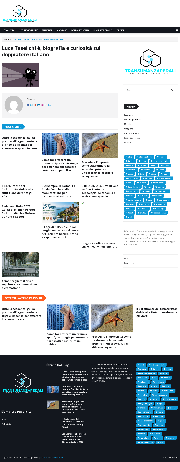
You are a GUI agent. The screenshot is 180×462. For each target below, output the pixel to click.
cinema (166, 165)
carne (130, 165)
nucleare (143, 195)
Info (126, 258)
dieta (142, 174)
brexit (143, 161)
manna (161, 187)
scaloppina (160, 204)
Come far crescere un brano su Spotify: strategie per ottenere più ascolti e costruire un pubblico (60, 165)
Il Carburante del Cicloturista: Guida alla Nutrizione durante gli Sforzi (17, 191)
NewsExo (44, 457)
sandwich (145, 204)
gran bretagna (165, 178)
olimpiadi (158, 195)
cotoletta (147, 170)
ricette (131, 204)
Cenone (143, 165)
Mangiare (47, 30)
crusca (161, 170)
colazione (132, 170)
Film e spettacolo (103, 30)
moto (130, 195)
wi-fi (130, 217)
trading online (159, 213)
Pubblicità (129, 263)
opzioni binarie (134, 200)
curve (130, 174)
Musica (120, 30)
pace (150, 200)
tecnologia (159, 208)
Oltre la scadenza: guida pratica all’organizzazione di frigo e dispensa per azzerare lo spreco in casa (19, 143)
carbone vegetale (160, 161)
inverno (142, 183)
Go (172, 90)
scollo (130, 208)
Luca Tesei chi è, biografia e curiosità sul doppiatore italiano (38, 39)
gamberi (148, 178)
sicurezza (144, 208)
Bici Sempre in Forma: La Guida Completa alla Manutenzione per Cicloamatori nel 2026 (58, 191)
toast (130, 213)
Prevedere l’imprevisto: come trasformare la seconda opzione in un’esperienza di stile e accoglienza (97, 169)
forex (165, 174)
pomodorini (164, 200)
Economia (9, 30)
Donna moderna (80, 30)
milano (147, 191)
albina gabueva (145, 157)
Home (6, 39)
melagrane (133, 191)
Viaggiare (62, 30)
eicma (153, 174)
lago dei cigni (134, 187)
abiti (130, 157)
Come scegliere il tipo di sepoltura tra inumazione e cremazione (19, 284)
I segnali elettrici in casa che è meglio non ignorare (99, 244)
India (130, 183)
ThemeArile (57, 457)
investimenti (158, 183)
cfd (154, 165)
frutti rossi (133, 178)
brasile (131, 161)
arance (162, 157)
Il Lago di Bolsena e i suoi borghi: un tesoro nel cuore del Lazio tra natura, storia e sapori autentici (60, 232)
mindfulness (162, 191)
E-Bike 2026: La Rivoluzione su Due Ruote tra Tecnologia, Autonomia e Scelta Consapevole (100, 191)
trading (143, 213)
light (149, 187)
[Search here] (177, 30)
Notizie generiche (28, 30)
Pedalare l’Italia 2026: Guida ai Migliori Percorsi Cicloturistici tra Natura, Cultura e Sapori (19, 211)
